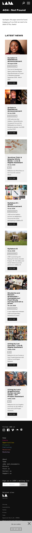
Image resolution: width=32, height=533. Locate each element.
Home (4, 438)
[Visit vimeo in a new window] (12, 430)
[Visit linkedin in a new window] (21, 430)
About (5, 459)
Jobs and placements (11, 464)
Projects (6, 445)
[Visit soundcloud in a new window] (17, 430)
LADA (9, 167)
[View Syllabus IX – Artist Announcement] (16, 192)
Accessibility (6, 507)
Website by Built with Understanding (12, 520)
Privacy (4, 512)
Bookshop (6, 452)
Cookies (4, 509)
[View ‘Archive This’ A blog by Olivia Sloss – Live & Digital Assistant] (16, 146)
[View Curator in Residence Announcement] (16, 47)
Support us (7, 473)
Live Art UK (5, 498)
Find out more (16, 529)
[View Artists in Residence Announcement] (16, 97)
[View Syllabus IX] (16, 238)
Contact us (6, 22)
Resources (7, 449)
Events (5, 440)
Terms (4, 515)
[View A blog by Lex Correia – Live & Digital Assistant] (16, 333)
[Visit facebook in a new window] (8, 430)
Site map (5, 504)
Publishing (7, 447)
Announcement (12, 66)
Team (4, 462)
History (6, 466)
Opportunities (8, 442)
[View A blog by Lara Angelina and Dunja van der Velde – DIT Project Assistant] (16, 378)
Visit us (6, 469)
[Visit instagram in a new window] (4, 430)
